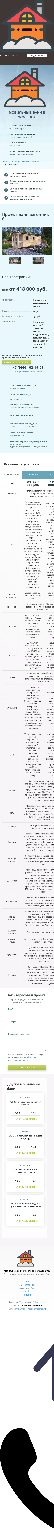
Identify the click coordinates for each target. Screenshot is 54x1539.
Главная (5, 162)
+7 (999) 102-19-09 (8, 55)
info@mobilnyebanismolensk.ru (28, 371)
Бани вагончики (27, 1285)
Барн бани (27, 1291)
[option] (15, 260)
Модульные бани (27, 1288)
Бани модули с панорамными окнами (26, 162)
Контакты (27, 1295)
